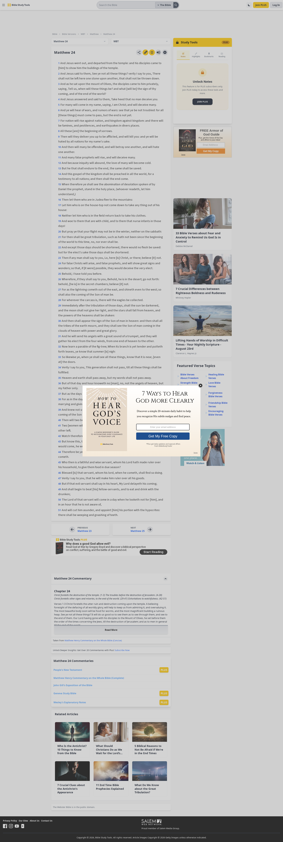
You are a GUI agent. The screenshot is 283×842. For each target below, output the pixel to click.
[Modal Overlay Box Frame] (141, 421)
